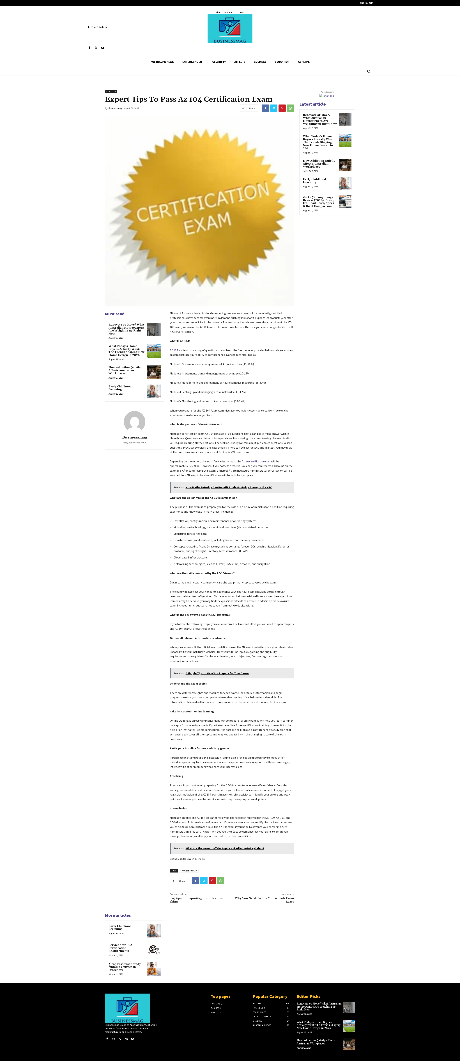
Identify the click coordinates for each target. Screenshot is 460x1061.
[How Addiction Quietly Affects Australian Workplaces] (154, 372)
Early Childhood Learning (120, 388)
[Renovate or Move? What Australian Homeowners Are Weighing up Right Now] (154, 329)
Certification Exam (188, 870)
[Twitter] (96, 48)
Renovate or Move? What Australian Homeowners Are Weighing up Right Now (126, 329)
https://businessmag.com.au (134, 442)
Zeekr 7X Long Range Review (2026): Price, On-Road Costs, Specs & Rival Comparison (318, 202)
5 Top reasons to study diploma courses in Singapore (125, 967)
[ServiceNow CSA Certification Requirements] (154, 950)
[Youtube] (102, 48)
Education (111, 91)
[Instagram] (113, 1039)
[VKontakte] (126, 1039)
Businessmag (115, 108)
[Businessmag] (229, 28)
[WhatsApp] (290, 108)
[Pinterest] (282, 108)
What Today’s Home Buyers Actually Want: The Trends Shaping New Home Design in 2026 (126, 350)
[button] (368, 71)
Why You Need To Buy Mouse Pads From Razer (264, 899)
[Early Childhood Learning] (154, 391)
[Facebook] (89, 48)
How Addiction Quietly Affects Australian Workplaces (125, 370)
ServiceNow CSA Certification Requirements (120, 948)
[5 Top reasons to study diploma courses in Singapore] (154, 969)
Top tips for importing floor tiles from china (197, 899)
